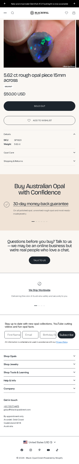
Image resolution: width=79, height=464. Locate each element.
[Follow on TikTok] (57, 450)
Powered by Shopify (53, 457)
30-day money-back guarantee (40, 203)
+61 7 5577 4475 (11, 406)
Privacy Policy (61, 342)
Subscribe (66, 335)
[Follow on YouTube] (48, 450)
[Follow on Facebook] (21, 450)
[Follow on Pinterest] (39, 450)
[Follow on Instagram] (30, 450)
